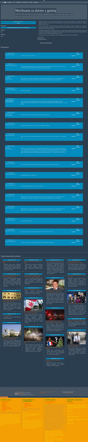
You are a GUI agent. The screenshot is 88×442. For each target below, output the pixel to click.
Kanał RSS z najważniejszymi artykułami (46, 391)
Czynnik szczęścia (6, 400)
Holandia (15, 27)
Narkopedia (18, 2)
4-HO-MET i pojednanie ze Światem (75, 400)
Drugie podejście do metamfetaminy (28, 400)
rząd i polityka (26, 27)
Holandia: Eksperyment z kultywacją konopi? (55, 261)
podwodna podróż (50, 400)
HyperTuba (9, 2)
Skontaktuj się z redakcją (69, 393)
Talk (4, 2)
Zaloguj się (35, 2)
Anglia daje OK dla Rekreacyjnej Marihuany (76, 320)
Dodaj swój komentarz (46, 43)
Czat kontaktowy (21, 393)
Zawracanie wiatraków (7, 315)
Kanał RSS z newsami (43, 392)
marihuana (20, 27)
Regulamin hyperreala (18, 391)
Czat (14, 2)
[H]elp (30, 2)
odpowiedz (73, 55)
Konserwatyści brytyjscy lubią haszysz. (32, 289)
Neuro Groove (25, 2)
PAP (12, 27)
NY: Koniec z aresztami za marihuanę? (75, 303)
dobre (9, 27)
